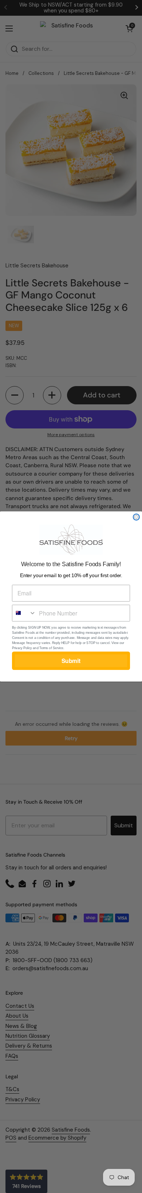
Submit (71, 660)
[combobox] (24, 613)
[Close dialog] (136, 517)
